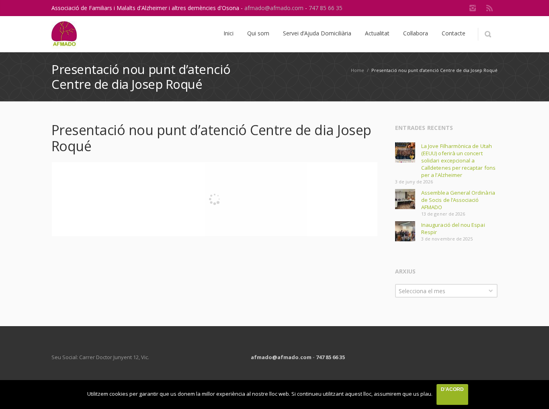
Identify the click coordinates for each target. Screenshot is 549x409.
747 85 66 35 (325, 8)
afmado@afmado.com (274, 8)
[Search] (488, 34)
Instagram (473, 8)
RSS (489, 8)
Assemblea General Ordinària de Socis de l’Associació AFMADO (458, 200)
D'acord (452, 389)
